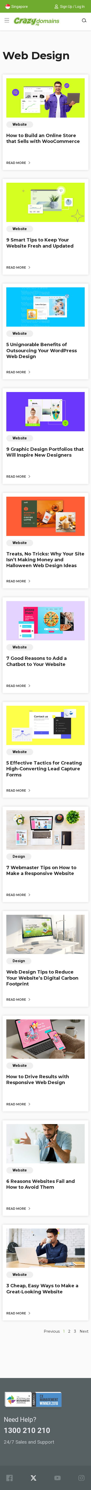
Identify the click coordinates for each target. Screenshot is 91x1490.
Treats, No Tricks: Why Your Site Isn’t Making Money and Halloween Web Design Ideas (45, 560)
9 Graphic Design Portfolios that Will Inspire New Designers (45, 452)
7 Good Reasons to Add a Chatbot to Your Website (36, 661)
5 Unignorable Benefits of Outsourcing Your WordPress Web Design (41, 350)
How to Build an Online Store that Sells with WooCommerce (43, 138)
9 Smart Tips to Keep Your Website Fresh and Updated (40, 243)
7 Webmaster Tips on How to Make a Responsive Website (41, 870)
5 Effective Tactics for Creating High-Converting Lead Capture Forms (44, 769)
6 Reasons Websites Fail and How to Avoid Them (40, 1184)
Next (84, 1331)
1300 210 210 (27, 1430)
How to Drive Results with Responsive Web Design (37, 1079)
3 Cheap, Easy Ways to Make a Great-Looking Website (42, 1288)
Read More (16, 163)
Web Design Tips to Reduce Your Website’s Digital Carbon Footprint (42, 978)
